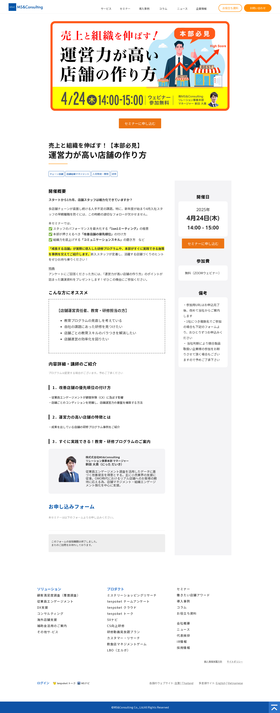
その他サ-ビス (47, 631)
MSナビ (85, 683)
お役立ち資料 (230, 8)
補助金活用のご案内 (52, 625)
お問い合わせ (258, 8)
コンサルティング (50, 613)
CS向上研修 (116, 625)
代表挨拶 (183, 635)
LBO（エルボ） (118, 650)
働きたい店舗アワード (193, 595)
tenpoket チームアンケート (128, 601)
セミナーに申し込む (140, 123)
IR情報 (182, 641)
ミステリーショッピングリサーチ (132, 595)
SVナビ (112, 619)
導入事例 (144, 8)
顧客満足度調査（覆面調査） (58, 595)
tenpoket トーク (120, 613)
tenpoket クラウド (122, 607)
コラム (163, 8)
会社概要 (183, 623)
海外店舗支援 (47, 619)
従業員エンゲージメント (55, 601)
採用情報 (183, 647)
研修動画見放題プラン (123, 631)
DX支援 (42, 607)
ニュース (182, 8)
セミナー (125, 8)
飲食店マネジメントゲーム (127, 644)
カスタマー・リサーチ (123, 638)
